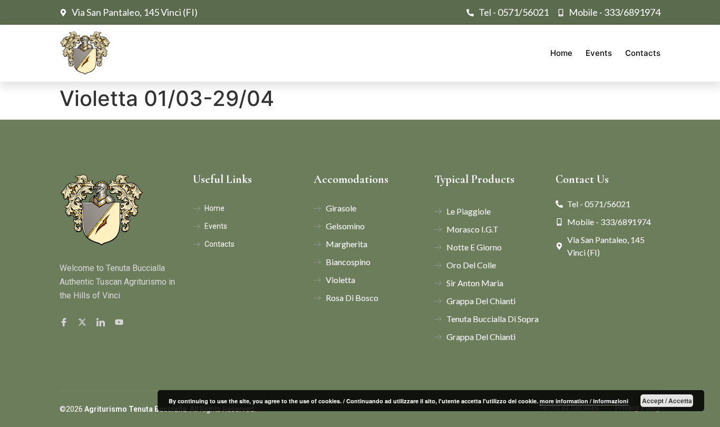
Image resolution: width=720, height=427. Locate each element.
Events (599, 53)
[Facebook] (65, 321)
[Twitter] (84, 321)
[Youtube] (121, 321)
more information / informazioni (584, 401)
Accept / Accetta (667, 400)
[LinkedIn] (102, 321)
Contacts (642, 53)
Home (561, 53)
